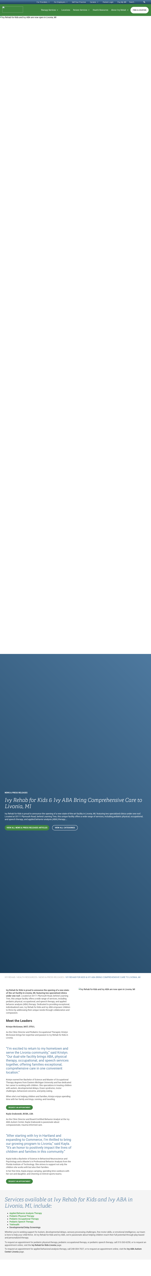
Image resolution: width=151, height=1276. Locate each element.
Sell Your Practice (79, 2)
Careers (93, 2)
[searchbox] (137, 2)
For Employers (59, 2)
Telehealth (14, 1224)
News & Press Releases (16, 793)
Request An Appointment (19, 1107)
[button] (144, 2)
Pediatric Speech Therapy (21, 1221)
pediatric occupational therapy (72, 1242)
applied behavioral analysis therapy (50, 1249)
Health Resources (100, 10)
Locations (65, 10)
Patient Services (80, 10)
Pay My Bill (121, 2)
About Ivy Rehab (118, 10)
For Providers (42, 2)
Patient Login (108, 2)
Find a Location (139, 10)
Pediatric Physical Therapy (21, 1216)
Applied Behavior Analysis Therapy (25, 1213)
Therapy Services (48, 10)
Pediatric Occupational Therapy (24, 1219)
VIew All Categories (65, 828)
